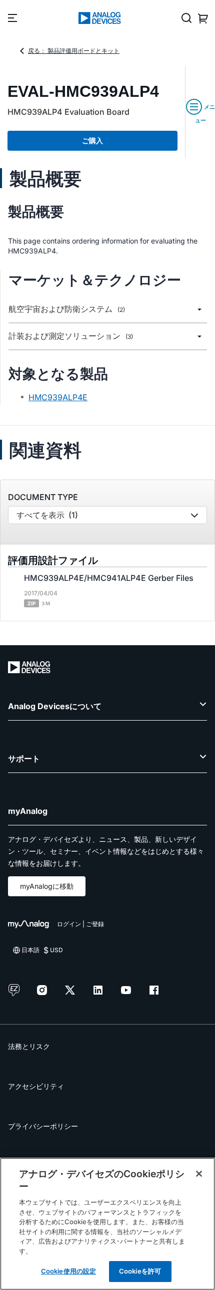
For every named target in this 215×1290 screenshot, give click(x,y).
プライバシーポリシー (43, 1126)
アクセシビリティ (36, 1086)
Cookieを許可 (140, 1271)
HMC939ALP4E (58, 397)
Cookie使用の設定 (68, 1271)
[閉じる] (199, 1174)
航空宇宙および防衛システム (66, 309)
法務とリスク (29, 1046)
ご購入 (92, 140)
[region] (107, 1224)
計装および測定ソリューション (70, 336)
